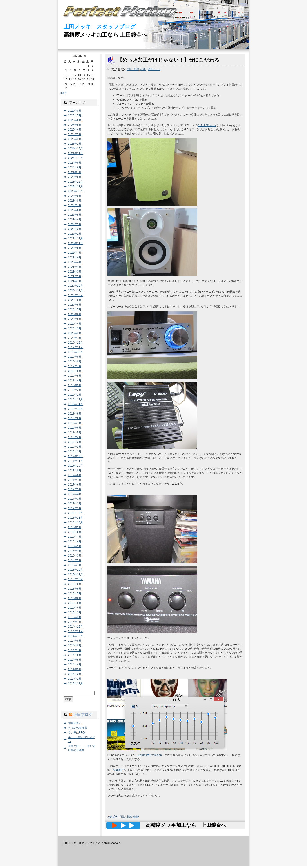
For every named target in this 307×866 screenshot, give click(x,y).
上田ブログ (82, 714)
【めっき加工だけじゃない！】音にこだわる (169, 60)
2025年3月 (74, 134)
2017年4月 (74, 494)
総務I (143, 69)
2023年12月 (75, 181)
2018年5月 (74, 432)
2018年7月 (74, 423)
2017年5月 (74, 489)
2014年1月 (74, 678)
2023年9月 (74, 195)
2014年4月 (74, 664)
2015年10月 (75, 579)
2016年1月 (74, 565)
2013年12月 (75, 683)
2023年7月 (74, 205)
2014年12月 (75, 626)
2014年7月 (74, 650)
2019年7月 (74, 366)
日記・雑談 (133, 69)
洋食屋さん (75, 723)
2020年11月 (75, 290)
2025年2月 (74, 139)
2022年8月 (74, 248)
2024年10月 (75, 158)
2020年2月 (74, 333)
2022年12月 (75, 238)
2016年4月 (74, 550)
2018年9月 (74, 413)
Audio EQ (119, 770)
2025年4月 (74, 129)
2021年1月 (74, 281)
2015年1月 (74, 621)
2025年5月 (74, 124)
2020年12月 (75, 285)
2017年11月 (75, 461)
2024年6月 (74, 177)
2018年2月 (74, 446)
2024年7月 (74, 172)
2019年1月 (74, 394)
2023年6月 (74, 210)
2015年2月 (74, 617)
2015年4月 (74, 607)
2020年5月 (74, 319)
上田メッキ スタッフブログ (100, 26)
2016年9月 (74, 527)
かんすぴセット (207, 125)
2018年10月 (75, 408)
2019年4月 (74, 380)
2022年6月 (74, 257)
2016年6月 (74, 541)
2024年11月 (75, 153)
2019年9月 (74, 356)
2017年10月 (75, 465)
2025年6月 (74, 120)
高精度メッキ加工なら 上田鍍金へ (105, 35)
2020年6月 (74, 314)
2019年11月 (75, 347)
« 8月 (63, 92)
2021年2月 (74, 276)
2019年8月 (74, 361)
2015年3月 (74, 612)
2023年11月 (75, 186)
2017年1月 (74, 508)
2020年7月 (74, 309)
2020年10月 (75, 295)
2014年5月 (74, 659)
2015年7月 (74, 593)
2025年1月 (74, 143)
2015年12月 (75, 569)
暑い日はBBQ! (76, 732)
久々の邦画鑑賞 (77, 727)
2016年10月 (75, 522)
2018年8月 (74, 418)
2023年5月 (74, 214)
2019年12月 (75, 342)
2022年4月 (74, 262)
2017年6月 (74, 484)
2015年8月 (74, 588)
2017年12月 (75, 456)
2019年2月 (74, 390)
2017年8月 (74, 475)
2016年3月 (74, 555)
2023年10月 (75, 191)
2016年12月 (75, 513)
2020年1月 (74, 337)
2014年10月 (75, 636)
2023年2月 (74, 229)
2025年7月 (74, 115)
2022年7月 (74, 252)
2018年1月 (74, 451)
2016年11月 (75, 517)
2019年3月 (74, 385)
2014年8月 (74, 645)
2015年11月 (75, 574)
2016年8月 (74, 532)
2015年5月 (74, 603)
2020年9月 (74, 300)
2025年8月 (74, 110)
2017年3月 (74, 498)
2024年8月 (74, 167)
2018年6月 (74, 427)
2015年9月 (74, 584)
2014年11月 (75, 631)
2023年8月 (74, 200)
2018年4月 (74, 437)
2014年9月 (74, 640)
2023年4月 (74, 219)
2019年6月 (74, 371)
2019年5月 (74, 375)
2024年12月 (75, 148)
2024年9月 (74, 162)
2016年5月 (74, 546)
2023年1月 (74, 233)
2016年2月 (74, 560)
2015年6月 (74, 598)
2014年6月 (74, 655)
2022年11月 (75, 243)
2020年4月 (74, 323)
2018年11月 (75, 404)
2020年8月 (74, 304)
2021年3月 (74, 271)
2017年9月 (74, 470)
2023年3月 (74, 224)
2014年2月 (74, 674)
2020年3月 (74, 328)
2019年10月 (75, 352)
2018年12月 (75, 399)
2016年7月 (74, 536)
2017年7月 (74, 479)
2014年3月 (74, 669)
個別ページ (154, 69)
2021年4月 (74, 266)
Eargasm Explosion (150, 755)
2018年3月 (74, 442)
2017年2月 (74, 503)
